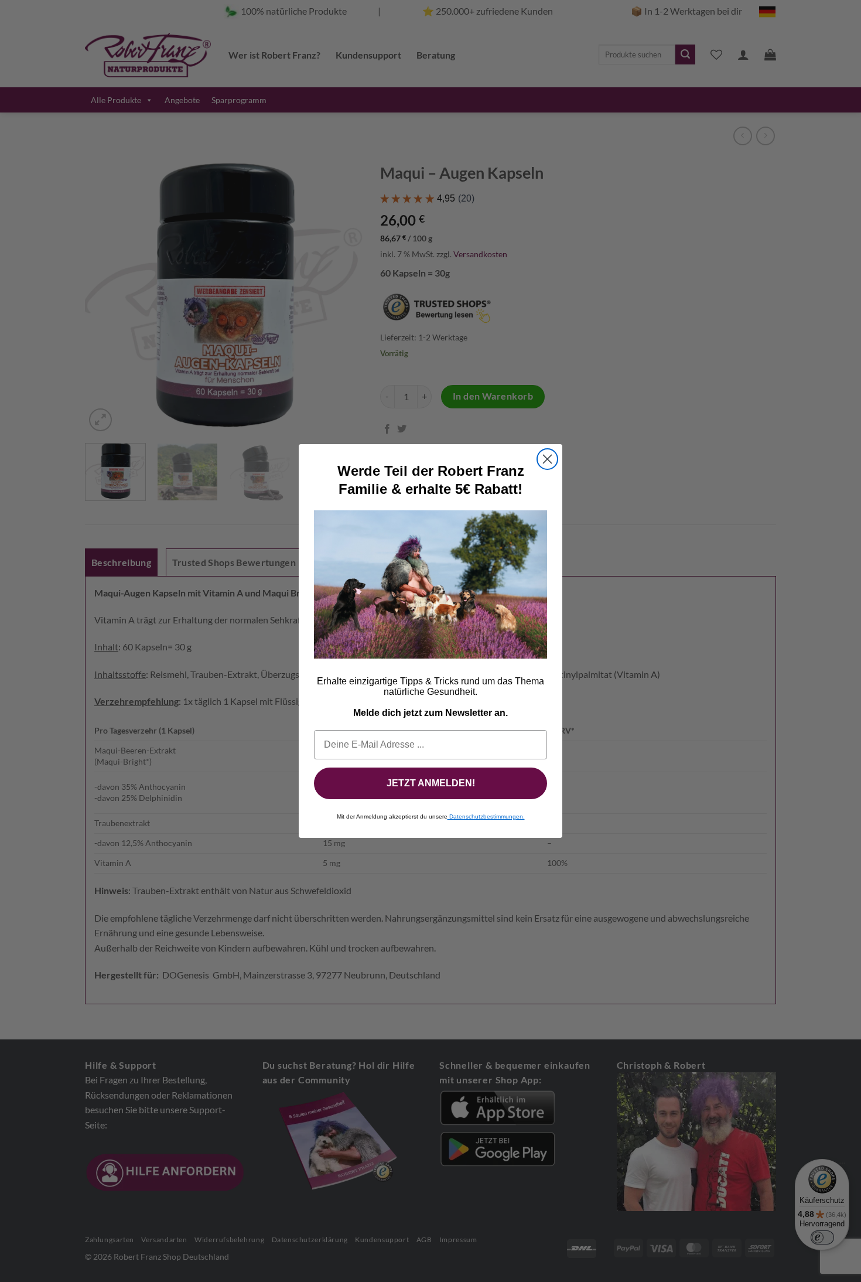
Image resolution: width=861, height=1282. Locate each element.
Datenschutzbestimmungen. (486, 816)
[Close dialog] (547, 459)
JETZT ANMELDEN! (431, 783)
